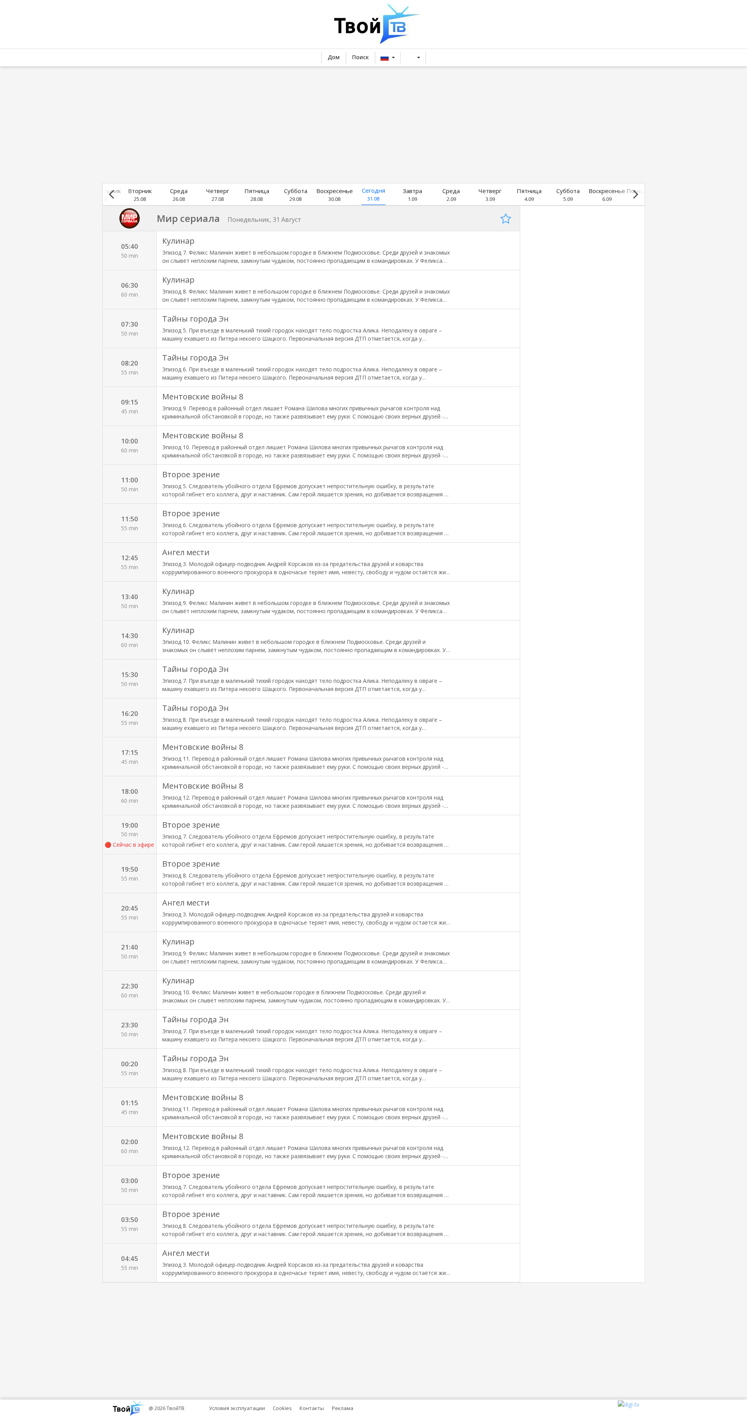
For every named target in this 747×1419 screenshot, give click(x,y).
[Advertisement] (373, 124)
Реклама (342, 1408)
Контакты (312, 1408)
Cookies (282, 1408)
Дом (334, 57)
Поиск (360, 57)
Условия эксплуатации (237, 1408)
